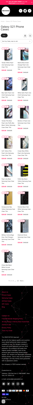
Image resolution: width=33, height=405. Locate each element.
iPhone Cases (6, 295)
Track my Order (7, 330)
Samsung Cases (7, 298)
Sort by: (4, 41)
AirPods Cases (6, 301)
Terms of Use (6, 324)
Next (21, 281)
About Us (5, 292)
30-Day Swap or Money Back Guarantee (15, 322)
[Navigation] (29, 11)
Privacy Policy (6, 327)
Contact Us (5, 316)
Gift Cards (5, 304)
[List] (30, 36)
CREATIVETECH (6, 399)
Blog (3, 307)
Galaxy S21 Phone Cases (13, 21)
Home (2, 21)
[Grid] (25, 36)
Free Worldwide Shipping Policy (12, 319)
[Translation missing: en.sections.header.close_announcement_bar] (32, 2)
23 (18, 281)
